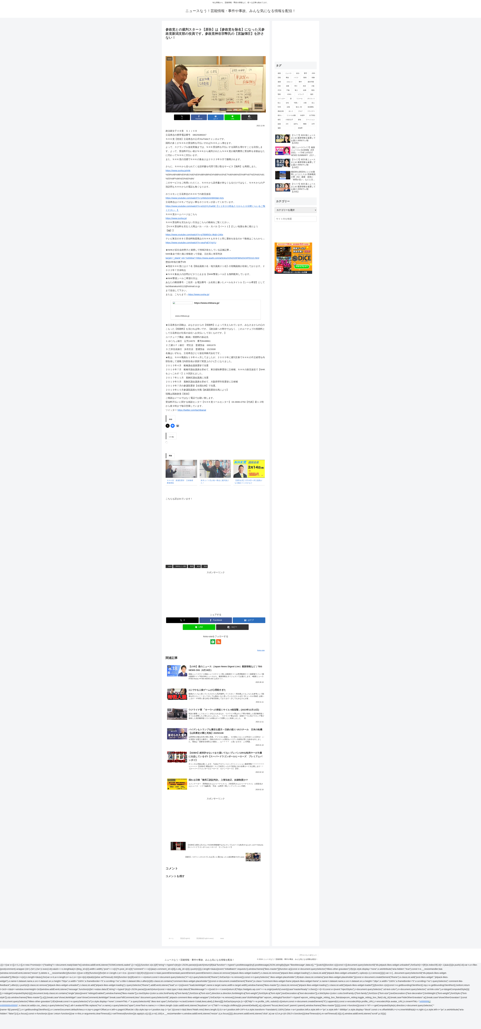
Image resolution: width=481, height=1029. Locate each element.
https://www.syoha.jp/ (176, 218)
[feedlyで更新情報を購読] (212, 641)
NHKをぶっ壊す (181, 566)
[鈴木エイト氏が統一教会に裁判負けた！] (215, 469)
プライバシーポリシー (308, 955)
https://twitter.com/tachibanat (191, 410)
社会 (205, 566)
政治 (198, 566)
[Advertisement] (216, 47)
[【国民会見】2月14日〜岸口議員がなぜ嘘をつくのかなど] (249, 469)
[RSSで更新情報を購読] (218, 641)
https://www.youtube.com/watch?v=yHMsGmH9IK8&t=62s (195, 198)
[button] (249, 117)
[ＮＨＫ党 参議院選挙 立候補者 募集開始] (181, 469)
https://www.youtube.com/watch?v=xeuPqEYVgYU (191, 242)
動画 (191, 566)
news (170, 566)
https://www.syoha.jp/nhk (178, 170)
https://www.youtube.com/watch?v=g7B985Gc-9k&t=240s (194, 234)
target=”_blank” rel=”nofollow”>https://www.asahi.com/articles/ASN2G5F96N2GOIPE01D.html (212, 258)
